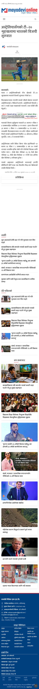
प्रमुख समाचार (5, 631)
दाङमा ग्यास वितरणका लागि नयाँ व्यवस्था (17, 585)
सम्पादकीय (30, 646)
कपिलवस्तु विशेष (5, 641)
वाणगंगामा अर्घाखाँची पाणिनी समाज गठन (15, 275)
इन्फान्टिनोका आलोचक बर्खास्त (13, 502)
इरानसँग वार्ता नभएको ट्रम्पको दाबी (14, 559)
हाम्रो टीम (4, 679)
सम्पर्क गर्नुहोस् (26, 679)
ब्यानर (28, 643)
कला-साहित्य (4, 644)
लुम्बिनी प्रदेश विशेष (19, 637)
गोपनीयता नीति (17, 679)
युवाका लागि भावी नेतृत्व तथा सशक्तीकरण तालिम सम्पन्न (18, 280)
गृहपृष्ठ (3, 628)
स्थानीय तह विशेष (32, 637)
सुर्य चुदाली (7, 665)
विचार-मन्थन (30, 628)
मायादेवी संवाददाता (12, 47)
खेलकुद (16, 631)
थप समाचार (19, 360)
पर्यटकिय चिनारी (18, 634)
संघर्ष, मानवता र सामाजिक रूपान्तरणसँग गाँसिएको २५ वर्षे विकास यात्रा (18, 269)
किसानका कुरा (5, 647)
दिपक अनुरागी (10, 659)
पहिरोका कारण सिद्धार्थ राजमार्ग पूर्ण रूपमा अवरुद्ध (17, 531)
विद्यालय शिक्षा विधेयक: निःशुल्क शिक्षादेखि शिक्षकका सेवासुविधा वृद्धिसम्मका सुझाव (19, 255)
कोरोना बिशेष (17, 628)
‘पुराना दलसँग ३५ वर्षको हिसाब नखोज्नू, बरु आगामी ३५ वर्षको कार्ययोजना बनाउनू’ (18, 262)
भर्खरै (3, 235)
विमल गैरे (8, 674)
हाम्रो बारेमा (9, 679)
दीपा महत (8, 668)
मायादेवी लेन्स (18, 644)
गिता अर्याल (8, 671)
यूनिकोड (34, 678)
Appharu (29, 687)
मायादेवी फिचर (18, 641)
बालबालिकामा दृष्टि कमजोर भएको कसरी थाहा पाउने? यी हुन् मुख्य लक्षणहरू (19, 248)
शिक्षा (28, 640)
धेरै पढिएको (6, 291)
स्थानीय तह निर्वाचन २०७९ (31, 632)
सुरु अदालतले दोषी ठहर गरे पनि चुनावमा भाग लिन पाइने (18, 241)
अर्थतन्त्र (3, 637)
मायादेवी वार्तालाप (19, 647)
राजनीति (3, 634)
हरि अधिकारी (7, 655)
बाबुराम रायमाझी (9, 662)
